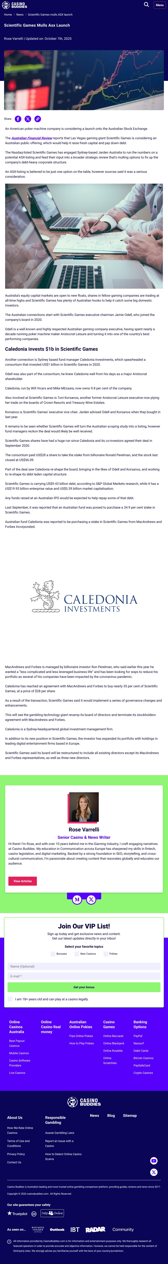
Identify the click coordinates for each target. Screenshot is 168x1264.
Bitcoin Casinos (143, 1058)
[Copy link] (37, 119)
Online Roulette (113, 1051)
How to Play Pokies (81, 1043)
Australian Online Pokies (80, 1024)
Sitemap (130, 1116)
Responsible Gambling (55, 1120)
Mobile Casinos (19, 1053)
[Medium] (77, 899)
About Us (14, 1118)
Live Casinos (17, 1073)
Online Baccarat (113, 1036)
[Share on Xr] (28, 119)
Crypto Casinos (143, 1073)
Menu (160, 5)
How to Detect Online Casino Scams (63, 1157)
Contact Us (14, 1162)
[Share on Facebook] (18, 119)
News (20, 14)
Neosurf (139, 1043)
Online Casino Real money (51, 1027)
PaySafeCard (142, 1065)
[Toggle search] (146, 5)
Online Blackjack (113, 1043)
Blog (111, 1116)
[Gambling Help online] (52, 1214)
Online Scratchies (110, 1061)
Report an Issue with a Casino (59, 1144)
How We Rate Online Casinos (20, 1130)
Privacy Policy (16, 1154)
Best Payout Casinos (17, 1043)
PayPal (138, 1036)
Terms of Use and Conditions (18, 1144)
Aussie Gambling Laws (59, 1133)
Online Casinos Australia (16, 1027)
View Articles (23, 881)
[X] (91, 899)
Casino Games (109, 1024)
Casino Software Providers (19, 1063)
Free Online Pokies (81, 1036)
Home (8, 14)
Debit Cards (141, 1051)
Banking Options (140, 1024)
